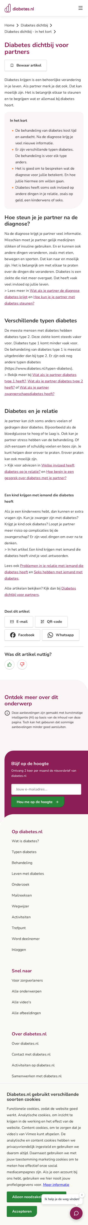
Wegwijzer (20, 906)
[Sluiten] (82, 1195)
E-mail (22, 621)
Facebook (26, 635)
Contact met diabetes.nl (31, 1054)
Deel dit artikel (17, 611)
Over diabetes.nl (25, 1043)
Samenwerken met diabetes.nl (37, 1076)
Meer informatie (56, 1184)
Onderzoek (20, 884)
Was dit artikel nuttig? (28, 654)
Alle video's (21, 1002)
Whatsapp (65, 635)
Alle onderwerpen (27, 991)
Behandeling (22, 862)
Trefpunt (19, 927)
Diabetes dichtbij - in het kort (28, 31)
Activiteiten (21, 917)
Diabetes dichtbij (34, 25)
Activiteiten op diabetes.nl (33, 1065)
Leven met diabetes (28, 873)
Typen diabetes (24, 851)
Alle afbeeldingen (26, 1013)
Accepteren (22, 1211)
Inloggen (19, 949)
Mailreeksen (22, 895)
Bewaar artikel (28, 65)
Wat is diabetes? (25, 841)
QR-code (54, 621)
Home (9, 25)
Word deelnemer (26, 938)
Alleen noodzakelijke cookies (36, 1196)
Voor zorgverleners (27, 980)
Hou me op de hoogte (35, 801)
